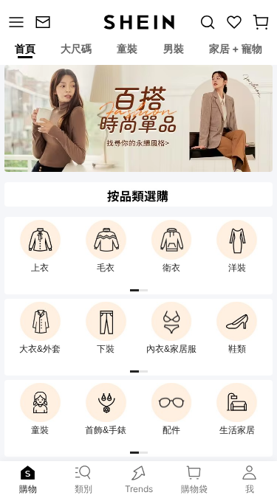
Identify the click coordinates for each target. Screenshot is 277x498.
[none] (28, 473)
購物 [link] (28, 488)
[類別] (15, 22)
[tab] (24, 51)
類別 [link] (83, 488)
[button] (261, 22)
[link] (45, 22)
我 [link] (249, 488)
